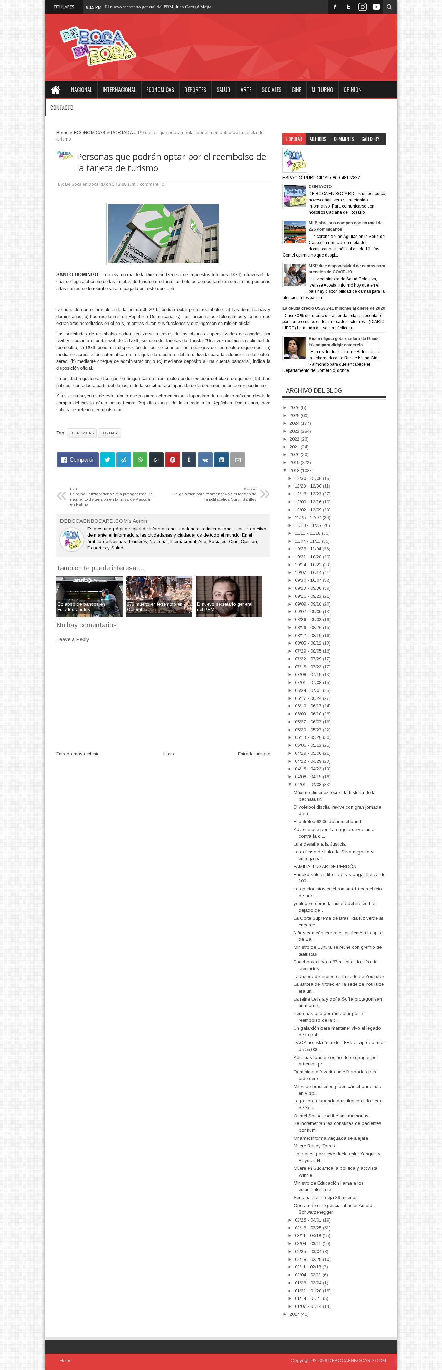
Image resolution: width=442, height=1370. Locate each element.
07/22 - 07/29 (309, 659)
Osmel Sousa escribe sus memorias (331, 1115)
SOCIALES (271, 90)
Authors (318, 138)
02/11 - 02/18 (309, 1267)
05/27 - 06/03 (309, 721)
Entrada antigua (254, 753)
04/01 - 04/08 (309, 784)
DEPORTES (195, 90)
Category (370, 138)
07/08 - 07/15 (309, 674)
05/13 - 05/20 (309, 737)
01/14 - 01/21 (309, 1298)
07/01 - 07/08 (309, 682)
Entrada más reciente (77, 753)
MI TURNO (322, 90)
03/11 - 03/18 (309, 1235)
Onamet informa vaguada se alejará (331, 1138)
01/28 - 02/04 (309, 1282)
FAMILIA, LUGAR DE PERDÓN (325, 866)
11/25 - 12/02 (309, 517)
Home (55, 89)
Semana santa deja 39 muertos (326, 1197)
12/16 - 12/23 (309, 493)
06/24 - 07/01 (309, 690)
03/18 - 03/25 (309, 1228)
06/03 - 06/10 (309, 713)
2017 (295, 1314)
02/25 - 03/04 (309, 1251)
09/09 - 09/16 (309, 604)
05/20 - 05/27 (309, 729)
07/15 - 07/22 (309, 666)
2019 (295, 462)
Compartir (82, 460)
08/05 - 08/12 (309, 643)
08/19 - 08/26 (309, 627)
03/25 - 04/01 (309, 1220)
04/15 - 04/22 (309, 768)
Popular (294, 138)
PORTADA (109, 433)
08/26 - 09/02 (309, 619)
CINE (296, 90)
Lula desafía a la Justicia (320, 844)
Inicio (168, 753)
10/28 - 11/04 (309, 548)
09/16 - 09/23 (309, 596)
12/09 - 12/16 (309, 501)
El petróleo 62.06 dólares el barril (327, 821)
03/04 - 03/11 (309, 1243)
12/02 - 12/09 (309, 509)
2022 (295, 439)
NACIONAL (81, 90)
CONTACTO (61, 107)
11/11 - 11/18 (308, 533)
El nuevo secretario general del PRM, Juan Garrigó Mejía (158, 6)
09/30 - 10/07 (309, 580)
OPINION (353, 90)
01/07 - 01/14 (309, 1306)
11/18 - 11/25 (308, 525)
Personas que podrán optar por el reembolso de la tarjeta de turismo (171, 162)
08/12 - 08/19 (309, 635)
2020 (295, 454)
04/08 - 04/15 (309, 776)
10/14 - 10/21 (309, 564)
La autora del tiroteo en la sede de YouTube (339, 976)
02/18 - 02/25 (309, 1259)
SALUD (223, 90)
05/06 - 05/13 (309, 745)
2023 (295, 431)
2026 (295, 407)
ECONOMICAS (160, 90)
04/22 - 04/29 (309, 761)
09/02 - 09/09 (309, 611)
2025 (295, 415)
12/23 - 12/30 (309, 486)
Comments (344, 138)
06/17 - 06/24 (309, 698)
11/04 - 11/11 (308, 541)
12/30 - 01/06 (309, 478)
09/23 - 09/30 (309, 588)
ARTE (246, 90)
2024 (295, 423)
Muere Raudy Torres (314, 1145)
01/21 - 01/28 (309, 1290)
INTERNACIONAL (119, 90)
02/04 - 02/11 (309, 1274)
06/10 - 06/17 (309, 705)
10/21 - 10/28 (309, 556)
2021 (295, 447)
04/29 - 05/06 (309, 753)
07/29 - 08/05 (309, 651)
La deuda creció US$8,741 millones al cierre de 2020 (333, 308)
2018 (295, 470)
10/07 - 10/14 (309, 572)
